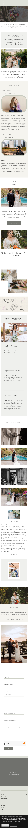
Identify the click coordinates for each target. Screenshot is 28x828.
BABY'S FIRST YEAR (5, 798)
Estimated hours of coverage (10, 713)
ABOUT (2, 807)
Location (5, 706)
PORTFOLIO (3, 801)
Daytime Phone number (8, 684)
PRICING (3, 803)
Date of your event (7, 699)
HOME (2, 794)
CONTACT (3, 809)
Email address (7, 677)
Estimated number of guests (10, 720)
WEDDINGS (3, 796)
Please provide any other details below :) (12, 727)
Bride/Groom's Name (8, 670)
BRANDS (3, 805)
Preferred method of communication (11, 691)
